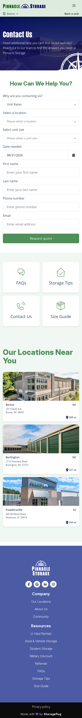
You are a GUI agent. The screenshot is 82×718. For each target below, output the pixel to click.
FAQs (41, 671)
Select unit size (13, 130)
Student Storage (41, 648)
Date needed (12, 146)
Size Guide (41, 686)
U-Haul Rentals (41, 634)
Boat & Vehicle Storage (41, 641)
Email (7, 216)
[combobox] (41, 104)
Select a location (14, 113)
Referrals (41, 663)
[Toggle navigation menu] (75, 5)
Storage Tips (41, 678)
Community (41, 616)
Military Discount (41, 656)
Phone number (14, 198)
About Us (41, 609)
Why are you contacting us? (22, 96)
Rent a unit (71, 14)
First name (10, 164)
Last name (10, 181)
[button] (28, 584)
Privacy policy (41, 707)
